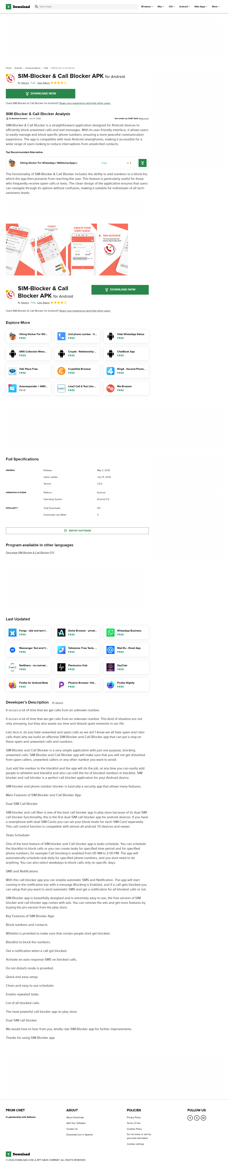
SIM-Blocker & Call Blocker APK (71, 76)
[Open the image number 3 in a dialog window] (113, 249)
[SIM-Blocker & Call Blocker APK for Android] (10, 78)
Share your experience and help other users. (85, 103)
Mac (160, 7)
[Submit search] (36, 6)
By (23, 83)
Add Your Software (76, 1123)
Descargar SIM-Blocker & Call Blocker (27, 552)
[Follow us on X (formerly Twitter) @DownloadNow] (196, 1118)
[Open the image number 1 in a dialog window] (51, 249)
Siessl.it (59, 702)
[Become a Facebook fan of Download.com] (190, 1118)
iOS (171, 7)
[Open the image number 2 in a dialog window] (82, 249)
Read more (144, 118)
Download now (43, 93)
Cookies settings (135, 1143)
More (214, 6)
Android (183, 7)
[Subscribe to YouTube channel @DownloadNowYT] (203, 1118)
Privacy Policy (134, 1117)
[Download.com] (18, 6)
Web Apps (199, 7)
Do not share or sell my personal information (139, 1136)
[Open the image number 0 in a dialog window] (20, 249)
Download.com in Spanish (79, 1134)
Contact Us (72, 1128)
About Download (75, 1117)
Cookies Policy (134, 1128)
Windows (146, 7)
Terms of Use (134, 1123)
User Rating (43, 83)
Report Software (80, 530)
